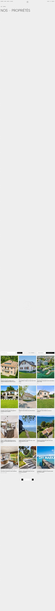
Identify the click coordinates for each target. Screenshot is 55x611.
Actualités (11, 1)
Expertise (8, 1)
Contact (48, 1)
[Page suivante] (33, 479)
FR (50, 1)
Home (1, 6)
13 (29, 479)
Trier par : (29, 352)
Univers (5, 1)
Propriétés (2, 1)
